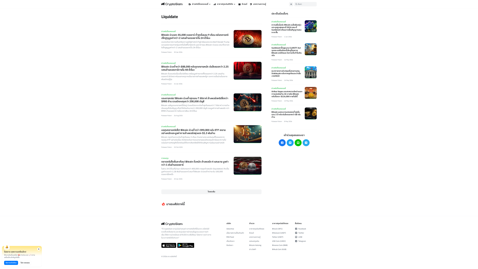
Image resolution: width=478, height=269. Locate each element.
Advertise (230, 229)
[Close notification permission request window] (38, 249)
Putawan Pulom (166, 52)
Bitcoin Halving (255, 245)
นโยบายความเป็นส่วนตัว (235, 233)
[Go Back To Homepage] (171, 4)
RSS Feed (230, 237)
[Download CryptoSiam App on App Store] (168, 245)
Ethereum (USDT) (279, 233)
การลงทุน (165, 158)
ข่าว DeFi (252, 249)
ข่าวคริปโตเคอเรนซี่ (200, 4)
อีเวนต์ (244, 4)
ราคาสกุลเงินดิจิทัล (225, 4)
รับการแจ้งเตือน (11, 262)
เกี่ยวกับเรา (230, 241)
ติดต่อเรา (229, 245)
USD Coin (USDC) (279, 241)
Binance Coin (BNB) (280, 245)
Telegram (302, 241)
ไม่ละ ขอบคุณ (25, 262)
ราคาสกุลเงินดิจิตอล (256, 229)
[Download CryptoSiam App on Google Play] (185, 245)
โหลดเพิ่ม (211, 191)
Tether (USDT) (277, 237)
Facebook (302, 229)
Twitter (301, 233)
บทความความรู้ (259, 4)
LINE (300, 237)
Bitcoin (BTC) (277, 229)
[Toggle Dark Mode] (291, 4)
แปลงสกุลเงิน (254, 241)
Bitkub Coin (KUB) (279, 249)
